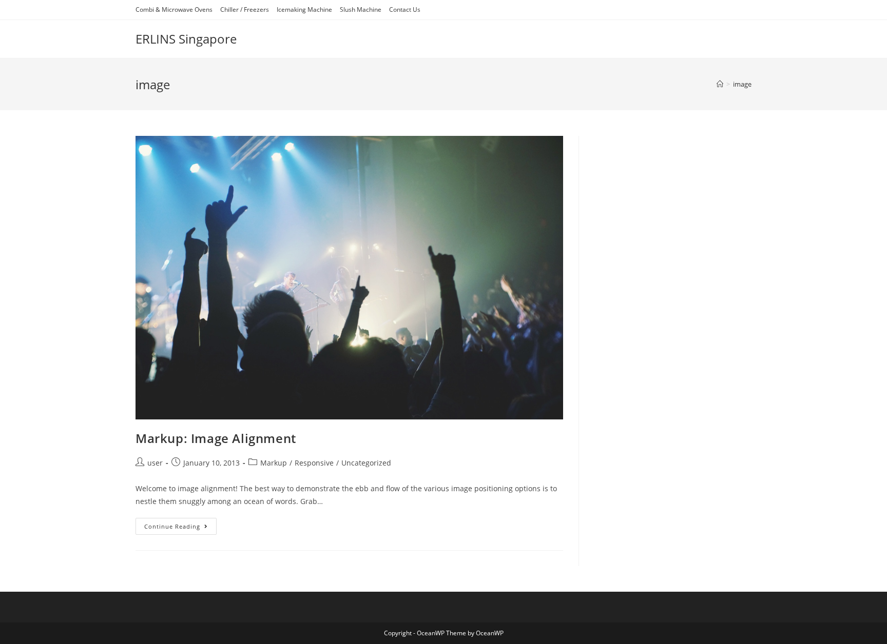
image (742, 84)
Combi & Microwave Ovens (174, 9)
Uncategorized (366, 463)
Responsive (314, 463)
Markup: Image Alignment (216, 438)
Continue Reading (180, 528)
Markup (273, 463)
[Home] (720, 84)
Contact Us (404, 9)
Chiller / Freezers (244, 9)
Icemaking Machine (304, 9)
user (155, 463)
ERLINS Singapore (186, 38)
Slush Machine (360, 9)
